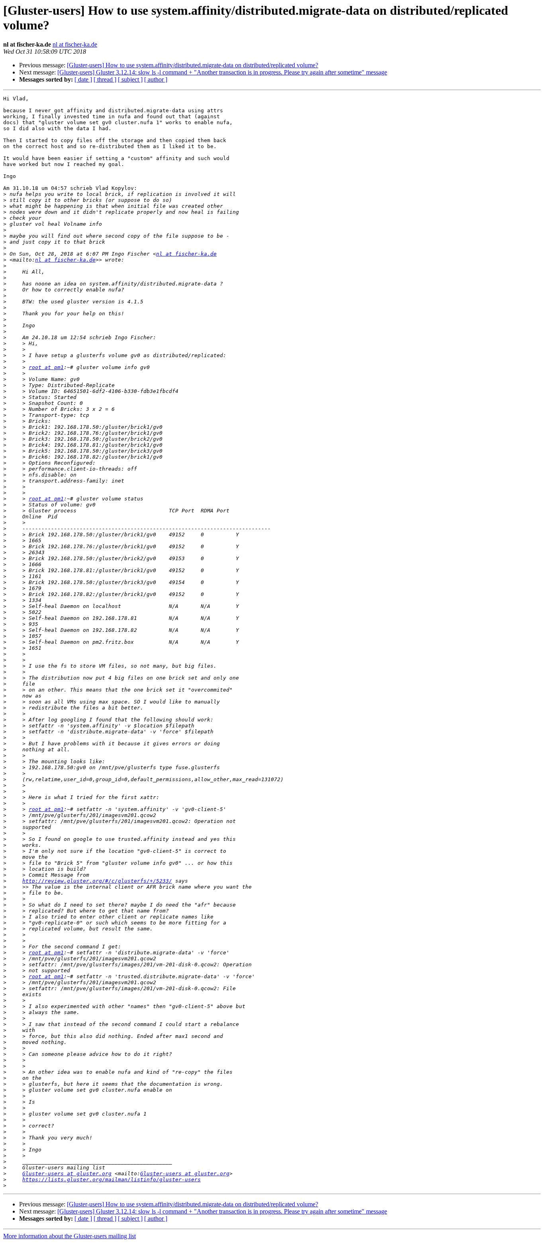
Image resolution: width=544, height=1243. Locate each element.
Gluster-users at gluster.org (67, 1174)
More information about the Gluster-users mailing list (69, 1236)
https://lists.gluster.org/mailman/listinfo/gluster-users (111, 1179)
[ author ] (155, 79)
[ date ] (83, 79)
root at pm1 (46, 367)
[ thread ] (105, 79)
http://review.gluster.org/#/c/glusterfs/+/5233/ (97, 881)
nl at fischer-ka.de (75, 44)
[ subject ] (130, 79)
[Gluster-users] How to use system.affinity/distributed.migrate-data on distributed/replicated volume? (192, 65)
